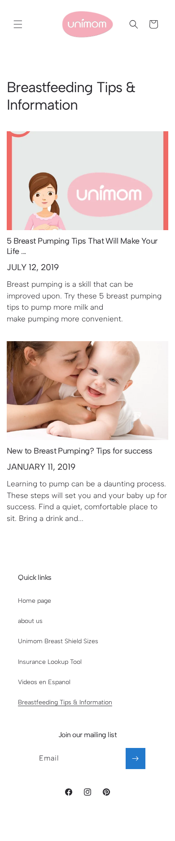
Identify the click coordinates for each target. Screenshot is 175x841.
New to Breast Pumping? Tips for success (80, 451)
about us (30, 621)
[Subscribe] (135, 758)
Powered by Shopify (116, 825)
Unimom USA (72, 825)
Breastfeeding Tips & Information (65, 702)
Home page (34, 601)
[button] (18, 24)
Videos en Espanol (44, 682)
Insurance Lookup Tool (50, 662)
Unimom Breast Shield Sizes (58, 641)
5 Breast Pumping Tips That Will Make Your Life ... (82, 246)
